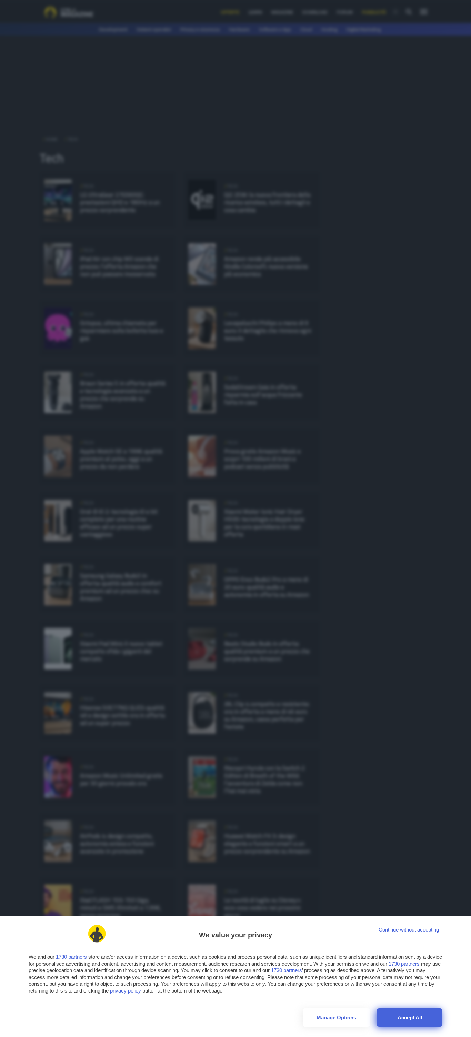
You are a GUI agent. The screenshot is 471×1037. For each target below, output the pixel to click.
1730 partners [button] (71, 957)
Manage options (336, 1017)
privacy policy (125, 991)
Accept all (410, 1017)
